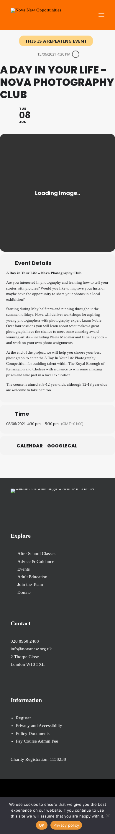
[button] (101, 15)
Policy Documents (33, 733)
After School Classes (36, 553)
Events (23, 569)
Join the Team (30, 584)
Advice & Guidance (35, 561)
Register (23, 718)
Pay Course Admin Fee (37, 741)
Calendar (30, 446)
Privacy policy (66, 825)
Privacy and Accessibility (39, 725)
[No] (108, 815)
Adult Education (32, 576)
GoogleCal (62, 446)
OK (42, 825)
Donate (24, 592)
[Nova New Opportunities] (36, 15)
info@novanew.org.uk (31, 648)
